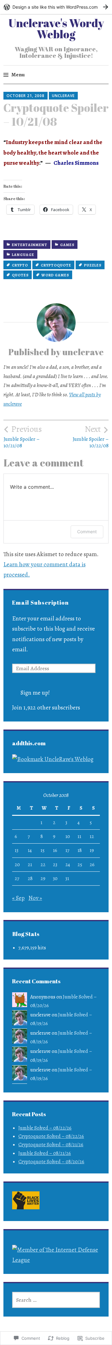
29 (42, 878)
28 (30, 878)
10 (67, 836)
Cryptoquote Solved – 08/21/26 (50, 1144)
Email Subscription (40, 602)
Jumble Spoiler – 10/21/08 (22, 436)
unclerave (63, 95)
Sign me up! (35, 693)
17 (67, 850)
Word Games (55, 275)
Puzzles (92, 265)
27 (17, 878)
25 (79, 864)
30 (55, 878)
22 (42, 864)
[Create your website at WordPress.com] (56, 7)
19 (92, 850)
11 (79, 836)
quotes (20, 275)
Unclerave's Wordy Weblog (56, 28)
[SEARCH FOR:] (56, 1300)
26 (92, 864)
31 (67, 878)
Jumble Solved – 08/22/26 (45, 1128)
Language (23, 254)
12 (92, 836)
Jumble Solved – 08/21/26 (44, 1153)
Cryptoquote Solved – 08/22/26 (51, 1136)
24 (67, 864)
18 (79, 850)
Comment (87, 531)
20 (17, 864)
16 (55, 850)
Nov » (35, 898)
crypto (20, 265)
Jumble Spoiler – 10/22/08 (90, 436)
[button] (26, 1201)
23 (55, 864)
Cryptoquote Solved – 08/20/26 (51, 1161)
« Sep (18, 898)
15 (42, 850)
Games (67, 244)
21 (30, 864)
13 (16, 850)
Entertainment (29, 244)
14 (30, 850)
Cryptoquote (56, 265)
